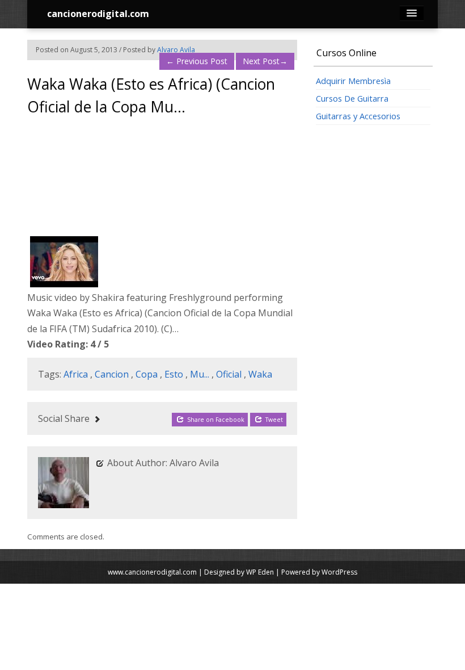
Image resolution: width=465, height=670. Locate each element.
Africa (76, 374)
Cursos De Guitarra (352, 98)
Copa (147, 374)
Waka (260, 374)
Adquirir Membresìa (353, 80)
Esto (173, 374)
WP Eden (260, 572)
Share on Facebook (214, 420)
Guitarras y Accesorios (358, 116)
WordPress (339, 572)
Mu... (199, 374)
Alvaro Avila (176, 50)
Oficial (229, 374)
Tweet (273, 420)
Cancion (112, 374)
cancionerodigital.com (98, 13)
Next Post (265, 61)
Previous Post (196, 61)
